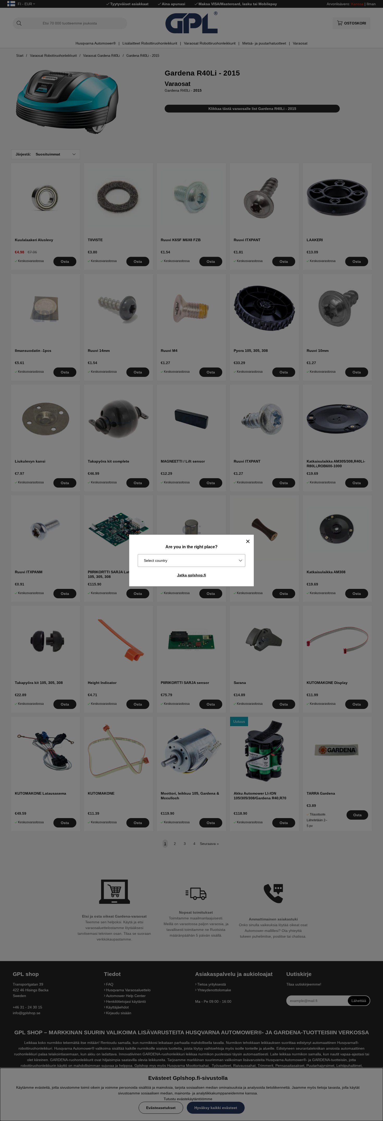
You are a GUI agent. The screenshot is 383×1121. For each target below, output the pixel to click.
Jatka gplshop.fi (191, 575)
